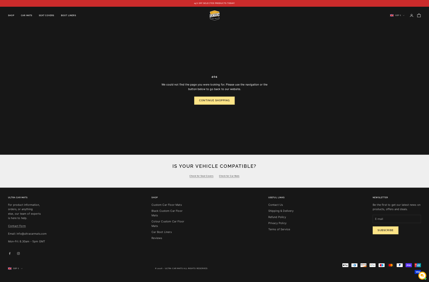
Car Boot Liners (161, 232)
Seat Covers (46, 15)
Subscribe (386, 230)
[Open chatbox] (422, 276)
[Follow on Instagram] (18, 253)
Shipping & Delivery (281, 210)
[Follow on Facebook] (9, 253)
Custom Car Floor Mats (166, 204)
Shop (11, 15)
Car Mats (26, 15)
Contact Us (275, 204)
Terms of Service (279, 229)
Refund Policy (277, 217)
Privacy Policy (277, 223)
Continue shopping (214, 100)
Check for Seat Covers (201, 176)
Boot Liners (68, 15)
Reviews (156, 238)
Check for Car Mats (229, 176)
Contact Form (17, 226)
